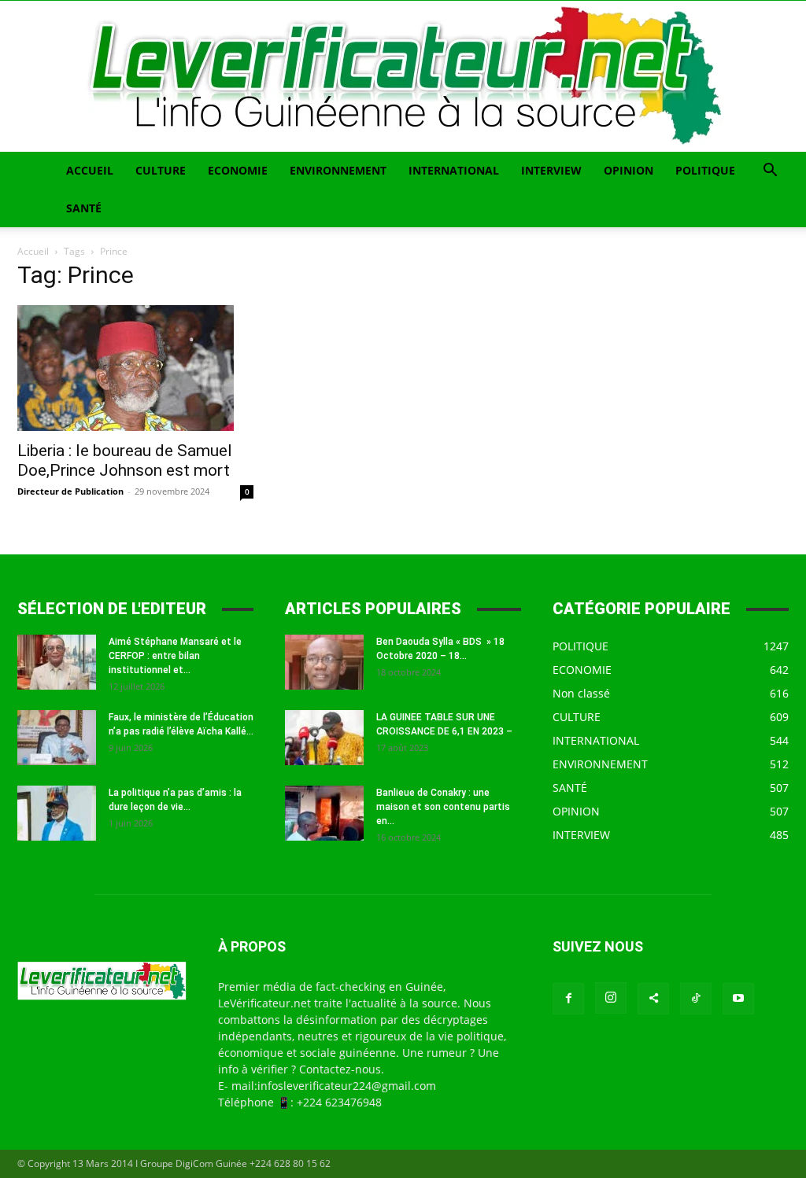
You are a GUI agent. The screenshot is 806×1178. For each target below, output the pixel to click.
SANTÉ (84, 208)
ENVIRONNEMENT (338, 170)
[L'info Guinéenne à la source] (403, 76)
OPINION (628, 170)
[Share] (653, 998)
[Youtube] (738, 998)
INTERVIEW (551, 170)
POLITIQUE (705, 170)
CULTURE (160, 170)
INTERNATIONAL (454, 170)
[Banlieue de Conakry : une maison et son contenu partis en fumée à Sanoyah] (324, 813)
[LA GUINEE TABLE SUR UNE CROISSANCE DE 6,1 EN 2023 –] (324, 737)
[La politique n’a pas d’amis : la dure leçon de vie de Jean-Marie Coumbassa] (56, 813)
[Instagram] (611, 998)
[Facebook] (568, 998)
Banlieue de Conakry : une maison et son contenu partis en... (443, 806)
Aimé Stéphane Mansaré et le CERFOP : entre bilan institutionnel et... (175, 656)
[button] (770, 171)
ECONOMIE (238, 170)
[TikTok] (696, 998)
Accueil (33, 251)
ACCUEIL (89, 170)
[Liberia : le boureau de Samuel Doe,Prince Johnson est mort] (135, 368)
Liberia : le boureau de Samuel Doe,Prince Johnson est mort (124, 460)
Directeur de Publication (70, 491)
